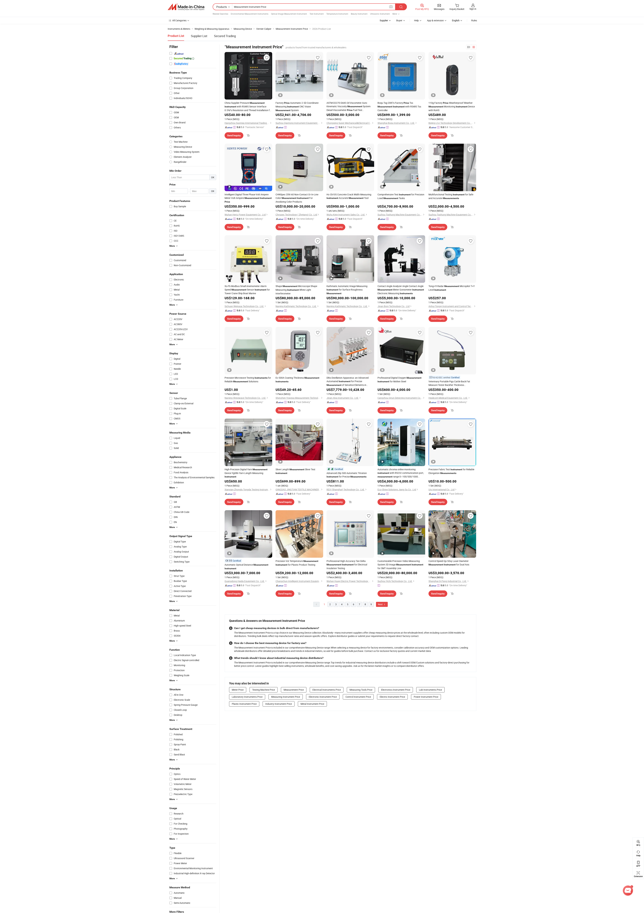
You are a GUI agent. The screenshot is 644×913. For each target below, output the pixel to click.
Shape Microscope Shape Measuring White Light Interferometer (296, 289)
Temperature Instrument (337, 13)
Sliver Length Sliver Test (295, 471)
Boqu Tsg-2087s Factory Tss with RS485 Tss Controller (399, 106)
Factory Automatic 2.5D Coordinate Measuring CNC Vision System (297, 106)
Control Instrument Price (358, 696)
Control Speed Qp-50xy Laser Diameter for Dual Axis (448, 562)
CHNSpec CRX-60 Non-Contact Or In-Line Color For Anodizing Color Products (297, 198)
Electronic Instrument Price (323, 696)
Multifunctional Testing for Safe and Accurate (450, 196)
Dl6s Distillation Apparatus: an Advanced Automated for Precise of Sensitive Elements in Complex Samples (348, 381)
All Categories (179, 20)
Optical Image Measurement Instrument (289, 13)
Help (416, 20)
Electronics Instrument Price (395, 689)
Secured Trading (225, 36)
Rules (474, 20)
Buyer (399, 20)
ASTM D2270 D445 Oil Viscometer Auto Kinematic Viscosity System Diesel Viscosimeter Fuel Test (348, 106)
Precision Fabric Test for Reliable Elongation (451, 471)
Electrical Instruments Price (326, 689)
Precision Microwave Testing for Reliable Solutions (248, 379)
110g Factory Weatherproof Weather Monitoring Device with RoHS (451, 106)
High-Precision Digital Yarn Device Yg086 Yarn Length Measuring (246, 473)
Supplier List (199, 36)
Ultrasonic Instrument (380, 13)
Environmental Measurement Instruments (249, 13)
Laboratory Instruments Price (247, 696)
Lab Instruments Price (430, 689)
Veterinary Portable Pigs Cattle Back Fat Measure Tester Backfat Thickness (449, 383)
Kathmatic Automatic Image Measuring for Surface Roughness (347, 289)
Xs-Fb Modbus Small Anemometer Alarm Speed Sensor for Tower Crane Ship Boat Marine (247, 289)
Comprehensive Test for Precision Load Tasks (401, 196)
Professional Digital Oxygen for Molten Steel (399, 379)
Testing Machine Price (263, 689)
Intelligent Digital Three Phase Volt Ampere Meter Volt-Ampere (248, 198)
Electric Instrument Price (392, 696)
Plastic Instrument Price (244, 703)
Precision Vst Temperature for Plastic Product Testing (297, 562)
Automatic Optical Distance (246, 566)
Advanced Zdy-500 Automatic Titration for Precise (347, 474)
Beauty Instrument (359, 13)
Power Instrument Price (426, 696)
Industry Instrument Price (278, 703)
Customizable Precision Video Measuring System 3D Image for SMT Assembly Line (400, 564)
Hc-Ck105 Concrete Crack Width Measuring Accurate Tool (349, 196)
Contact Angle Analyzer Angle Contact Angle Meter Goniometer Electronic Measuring (401, 289)
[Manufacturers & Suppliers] (186, 6)
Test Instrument (317, 13)
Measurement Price (294, 689)
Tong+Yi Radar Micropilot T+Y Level (451, 287)
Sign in (472, 8)
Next (380, 604)
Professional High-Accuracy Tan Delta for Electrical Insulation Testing (347, 564)
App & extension (435, 20)
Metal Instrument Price (312, 703)
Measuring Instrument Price (285, 696)
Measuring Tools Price (361, 689)
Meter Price (238, 689)
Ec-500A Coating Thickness (297, 379)
